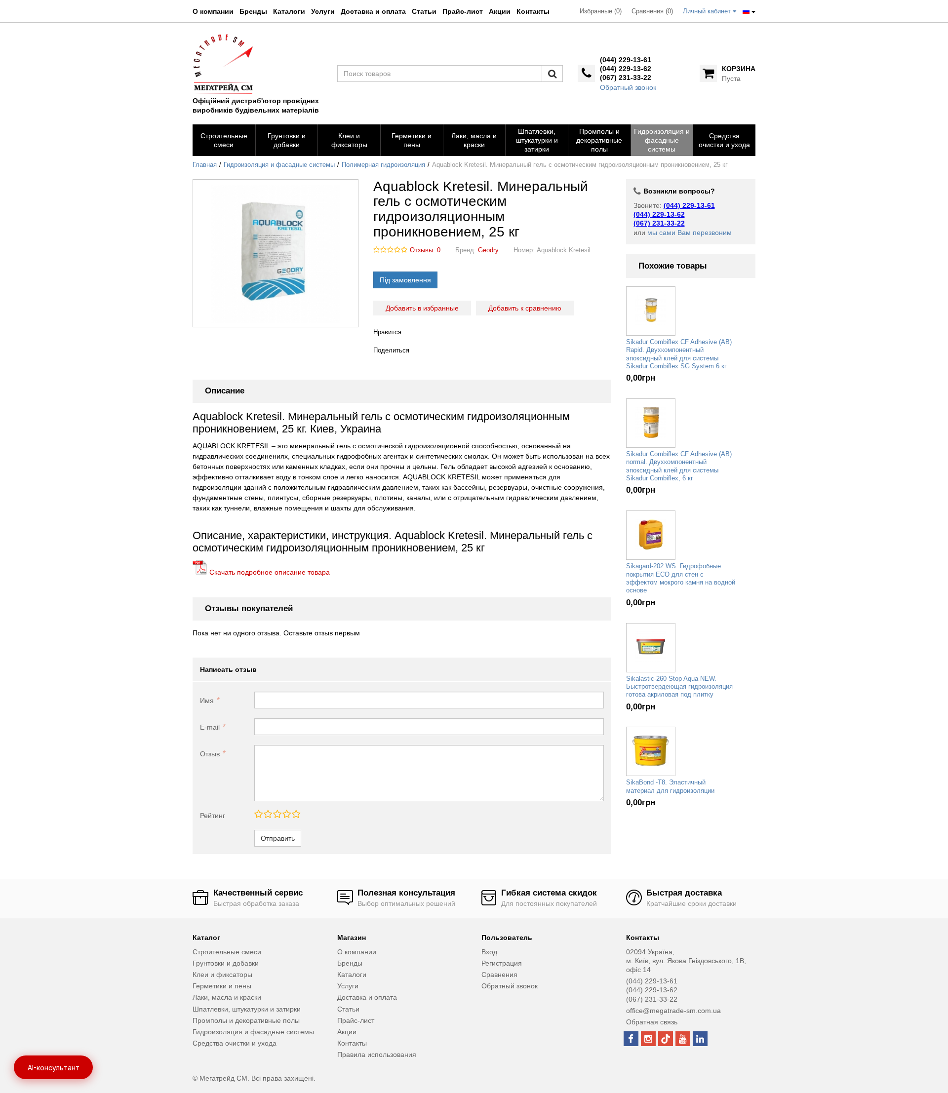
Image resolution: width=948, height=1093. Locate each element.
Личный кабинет (708, 11)
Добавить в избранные (422, 308)
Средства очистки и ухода (234, 1043)
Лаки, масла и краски (227, 997)
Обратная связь (651, 1022)
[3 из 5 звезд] (276, 814)
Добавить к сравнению (524, 308)
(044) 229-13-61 (625, 60)
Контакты (533, 11)
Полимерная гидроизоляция (383, 164)
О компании (213, 11)
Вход (489, 952)
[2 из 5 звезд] (267, 814)
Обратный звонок (628, 87)
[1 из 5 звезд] (258, 814)
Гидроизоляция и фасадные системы (279, 164)
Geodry (488, 250)
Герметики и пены (222, 986)
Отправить (278, 838)
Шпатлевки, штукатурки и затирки (247, 1009)
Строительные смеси (227, 952)
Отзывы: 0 (425, 250)
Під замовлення (405, 280)
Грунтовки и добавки (226, 963)
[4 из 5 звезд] (286, 814)
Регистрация (501, 963)
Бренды (253, 11)
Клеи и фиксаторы (222, 974)
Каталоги (289, 11)
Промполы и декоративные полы (246, 1020)
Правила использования (376, 1054)
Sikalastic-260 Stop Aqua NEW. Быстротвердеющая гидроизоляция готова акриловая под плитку (679, 687)
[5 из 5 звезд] (295, 814)
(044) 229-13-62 (625, 69)
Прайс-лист (462, 11)
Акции (500, 11)
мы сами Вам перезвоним (689, 232)
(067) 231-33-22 (625, 77)
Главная (205, 164)
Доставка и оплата (373, 11)
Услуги (323, 11)
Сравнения (499, 974)
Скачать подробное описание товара (268, 572)
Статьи (424, 11)
